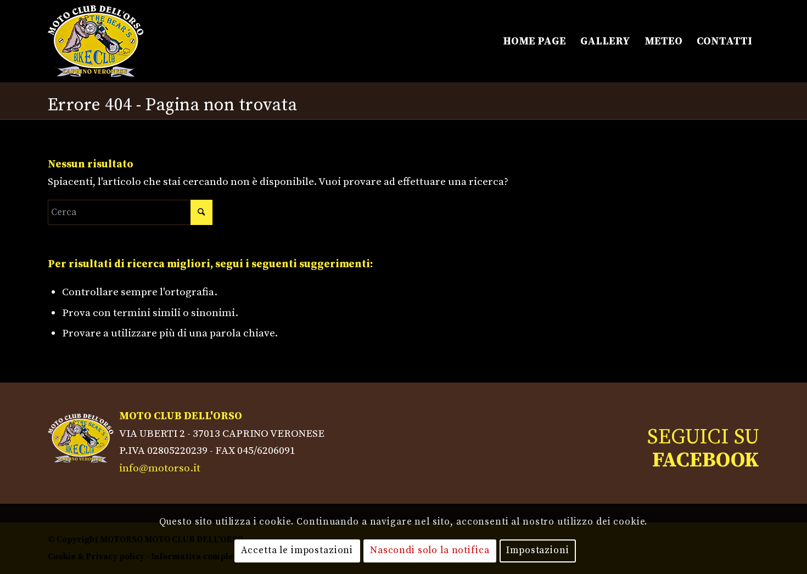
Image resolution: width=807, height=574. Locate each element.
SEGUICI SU (703, 449)
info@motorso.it (159, 468)
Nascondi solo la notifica (430, 550)
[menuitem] (534, 41)
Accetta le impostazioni (297, 550)
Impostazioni (537, 550)
